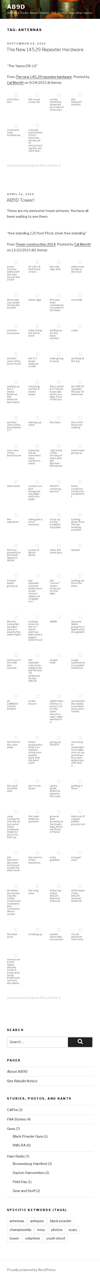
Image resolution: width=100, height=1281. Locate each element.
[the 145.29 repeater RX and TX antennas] (80, 382)
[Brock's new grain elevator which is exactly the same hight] (16, 617)
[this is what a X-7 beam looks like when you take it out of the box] (58, 382)
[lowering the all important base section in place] (37, 446)
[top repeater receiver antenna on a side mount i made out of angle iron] (37, 576)
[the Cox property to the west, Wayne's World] (16, 546)
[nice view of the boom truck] (16, 446)
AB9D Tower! (20, 200)
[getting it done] (80, 782)
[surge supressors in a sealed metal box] (80, 656)
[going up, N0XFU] (58, 738)
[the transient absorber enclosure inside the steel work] (16, 853)
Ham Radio (16, 1156)
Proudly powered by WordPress (31, 1270)
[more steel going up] (80, 446)
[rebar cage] (37, 296)
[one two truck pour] (16, 326)
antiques (37, 1221)
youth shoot (55, 1238)
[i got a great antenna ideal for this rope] (58, 782)
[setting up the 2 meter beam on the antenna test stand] (16, 382)
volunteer (32, 1238)
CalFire (12, 1110)
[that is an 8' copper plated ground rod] (80, 812)
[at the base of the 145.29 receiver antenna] (80, 887)
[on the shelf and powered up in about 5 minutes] (58, 95)
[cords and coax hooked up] (16, 126)
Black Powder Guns (28, 1136)
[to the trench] (37, 697)
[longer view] (58, 656)
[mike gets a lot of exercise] (37, 515)
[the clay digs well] (58, 262)
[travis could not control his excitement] (80, 482)
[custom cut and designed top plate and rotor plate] (37, 482)
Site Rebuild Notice (22, 1081)
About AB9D (17, 1072)
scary (73, 1230)
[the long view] (37, 887)
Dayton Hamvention (28, 1173)
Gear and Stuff (24, 1191)
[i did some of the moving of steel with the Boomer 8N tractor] (58, 446)
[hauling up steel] (37, 418)
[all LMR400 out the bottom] (16, 697)
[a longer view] (80, 853)
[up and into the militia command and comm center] (80, 697)
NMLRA (19, 1145)
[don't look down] (37, 782)
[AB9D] (58, 617)
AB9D (16, 6)
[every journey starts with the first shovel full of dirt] (16, 262)
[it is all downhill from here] (80, 930)
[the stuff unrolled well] (16, 782)
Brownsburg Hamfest (30, 1164)
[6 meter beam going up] (16, 576)
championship (20, 1230)
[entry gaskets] (58, 853)
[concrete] (80, 296)
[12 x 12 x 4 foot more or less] (37, 262)
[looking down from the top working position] (80, 515)
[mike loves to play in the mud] (80, 262)
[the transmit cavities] (80, 95)
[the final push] (16, 930)
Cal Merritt (15, 83)
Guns (11, 1129)
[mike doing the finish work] (37, 326)
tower (14, 1238)
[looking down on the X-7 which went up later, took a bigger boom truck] (37, 617)
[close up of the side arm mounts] (16, 656)
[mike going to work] (58, 354)
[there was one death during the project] (16, 296)
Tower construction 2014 (36, 244)
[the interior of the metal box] (37, 853)
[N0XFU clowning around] (58, 482)
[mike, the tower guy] (58, 546)
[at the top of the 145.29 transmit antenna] (58, 887)
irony (41, 1230)
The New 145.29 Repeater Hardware (45, 49)
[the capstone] (16, 515)
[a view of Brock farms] (37, 546)
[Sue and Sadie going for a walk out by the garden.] (80, 617)
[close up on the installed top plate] (58, 515)
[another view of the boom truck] (16, 354)
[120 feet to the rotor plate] (16, 738)
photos (57, 1230)
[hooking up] (37, 930)
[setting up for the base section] (58, 326)
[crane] (80, 326)
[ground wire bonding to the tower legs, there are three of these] (58, 812)
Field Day (20, 1182)
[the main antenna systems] (37, 812)
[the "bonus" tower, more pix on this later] (58, 576)
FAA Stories (16, 1119)
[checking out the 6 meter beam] (37, 382)
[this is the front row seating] (80, 418)
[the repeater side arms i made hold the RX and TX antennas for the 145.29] (37, 656)
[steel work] (16, 482)
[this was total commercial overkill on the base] (58, 296)
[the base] (58, 418)
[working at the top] (80, 354)
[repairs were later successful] (58, 930)
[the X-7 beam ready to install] (37, 354)
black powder (60, 1221)
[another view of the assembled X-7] (16, 418)
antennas (17, 1221)
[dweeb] (80, 546)
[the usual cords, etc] (37, 95)
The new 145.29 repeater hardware (44, 77)
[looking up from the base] (80, 576)
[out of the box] (16, 95)
